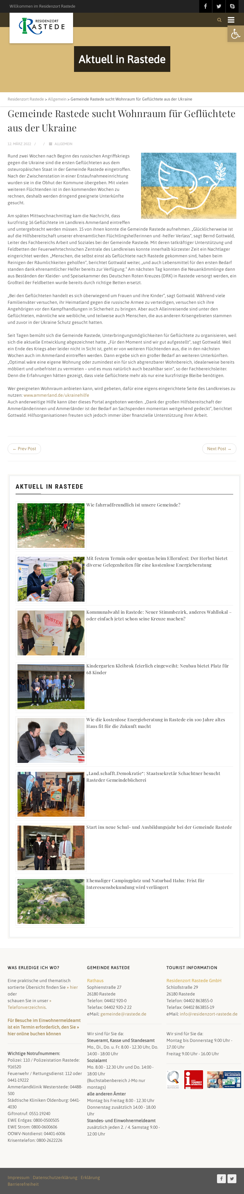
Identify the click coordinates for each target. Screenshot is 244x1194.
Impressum (19, 1177)
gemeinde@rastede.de (123, 1013)
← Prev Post (24, 448)
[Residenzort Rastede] (41, 26)
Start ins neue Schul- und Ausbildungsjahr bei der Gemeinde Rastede (159, 827)
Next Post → (219, 448)
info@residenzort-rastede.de (209, 1013)
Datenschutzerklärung (55, 1177)
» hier (72, 987)
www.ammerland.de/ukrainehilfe (56, 395)
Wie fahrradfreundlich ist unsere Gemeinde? (133, 505)
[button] (235, 33)
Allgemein (63, 144)
